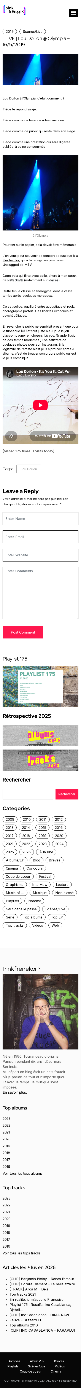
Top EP (57, 917)
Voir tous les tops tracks (22, 1253)
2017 (10, 836)
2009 (10, 819)
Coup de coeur (18, 876)
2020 (59, 836)
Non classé (64, 893)
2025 (10, 852)
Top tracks (15, 925)
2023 (43, 844)
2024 (59, 844)
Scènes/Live (33, 31)
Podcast (34, 901)
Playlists (12, 901)
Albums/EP (15, 860)
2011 (42, 819)
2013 (9, 827)
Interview (39, 884)
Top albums (32, 917)
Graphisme (15, 884)
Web (55, 925)
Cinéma (12, 868)
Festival (45, 876)
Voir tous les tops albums (22, 1173)
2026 (26, 852)
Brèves (54, 860)
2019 (10, 31)
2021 (9, 844)
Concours (35, 868)
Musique (40, 893)
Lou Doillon (29, 469)
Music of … (15, 893)
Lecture (62, 884)
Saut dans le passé (21, 909)
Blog (36, 860)
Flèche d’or (11, 260)
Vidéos (37, 925)
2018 (26, 836)
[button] (73, 13)
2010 (27, 819)
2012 (59, 819)
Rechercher (17, 779)
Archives (14, 1361)
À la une (46, 852)
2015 (42, 827)
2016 (59, 827)
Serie (10, 917)
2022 (26, 844)
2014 (26, 827)
